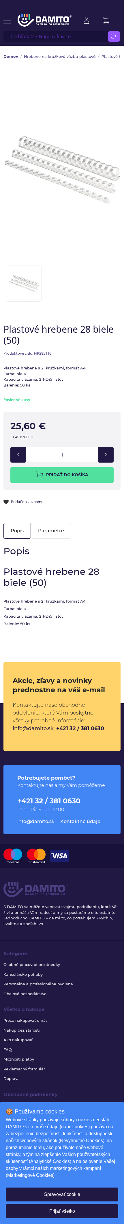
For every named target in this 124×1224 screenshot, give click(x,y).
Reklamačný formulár (24, 1069)
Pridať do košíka (67, 474)
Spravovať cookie (62, 1194)
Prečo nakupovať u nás (25, 1020)
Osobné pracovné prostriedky (31, 964)
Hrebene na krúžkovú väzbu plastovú (60, 56)
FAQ (7, 1049)
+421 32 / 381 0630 (80, 728)
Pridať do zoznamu (27, 501)
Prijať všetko (62, 1211)
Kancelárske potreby (23, 974)
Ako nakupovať (18, 1039)
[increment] (106, 455)
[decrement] (18, 455)
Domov (10, 56)
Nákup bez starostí (21, 1030)
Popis (17, 530)
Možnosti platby (18, 1059)
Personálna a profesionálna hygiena (38, 984)
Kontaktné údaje (80, 821)
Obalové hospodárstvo (24, 993)
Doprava (11, 1078)
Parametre (51, 530)
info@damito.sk (33, 728)
